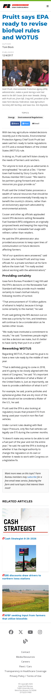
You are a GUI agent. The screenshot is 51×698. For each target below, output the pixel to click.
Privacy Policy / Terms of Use (25, 676)
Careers (25, 661)
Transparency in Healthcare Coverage (25, 671)
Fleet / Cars (25, 666)
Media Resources (25, 656)
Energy (11, 117)
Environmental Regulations (30, 117)
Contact (25, 652)
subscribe (32, 477)
